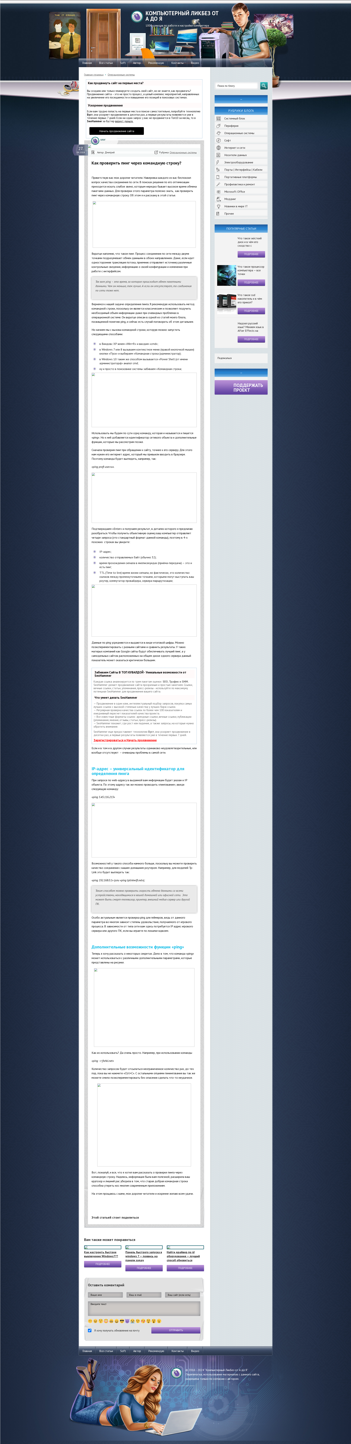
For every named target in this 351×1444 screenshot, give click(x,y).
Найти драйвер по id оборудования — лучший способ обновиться (183, 1256)
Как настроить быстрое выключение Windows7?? (101, 1254)
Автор (137, 63)
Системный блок (234, 118)
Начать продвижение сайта (116, 131)
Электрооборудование (238, 162)
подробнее (251, 254)
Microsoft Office (234, 191)
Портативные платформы (240, 177)
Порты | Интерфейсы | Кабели (243, 169)
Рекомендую (156, 63)
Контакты (177, 63)
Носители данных (235, 155)
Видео (195, 63)
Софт (227, 140)
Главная (87, 63)
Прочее (229, 213)
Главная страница (93, 74)
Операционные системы (239, 133)
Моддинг (230, 199)
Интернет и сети (234, 147)
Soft (123, 63)
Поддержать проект (248, 387)
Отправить (176, 1330)
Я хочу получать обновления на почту (116, 1330)
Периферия (231, 126)
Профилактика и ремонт (239, 184)
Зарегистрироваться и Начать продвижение (125, 740)
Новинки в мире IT (236, 206)
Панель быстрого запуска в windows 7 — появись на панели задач (143, 1256)
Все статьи (106, 63)
